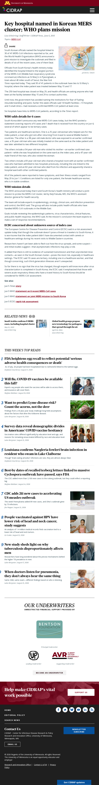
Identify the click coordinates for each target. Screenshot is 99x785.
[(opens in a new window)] (19, 3)
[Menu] (92, 10)
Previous (30, 316)
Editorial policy (15, 715)
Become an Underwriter (49, 673)
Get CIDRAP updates (74, 782)
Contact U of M (40, 764)
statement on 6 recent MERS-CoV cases (35, 291)
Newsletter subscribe (79, 730)
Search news (12, 720)
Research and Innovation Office (18, 764)
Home (8, 710)
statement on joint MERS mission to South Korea (40, 296)
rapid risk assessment (27, 301)
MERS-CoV (16, 39)
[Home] (12, 9)
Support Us (81, 692)
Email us (12, 744)
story (18, 286)
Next (33, 316)
